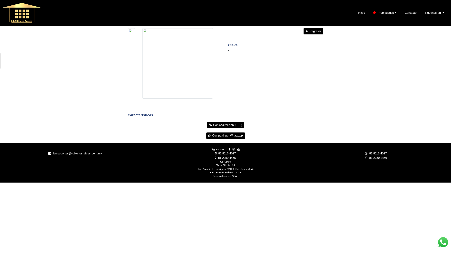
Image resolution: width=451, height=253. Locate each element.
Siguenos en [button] (433, 12)
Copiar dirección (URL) (227, 125)
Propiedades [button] (385, 12)
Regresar (314, 31)
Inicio (361, 12)
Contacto (410, 12)
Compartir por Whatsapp (227, 135)
